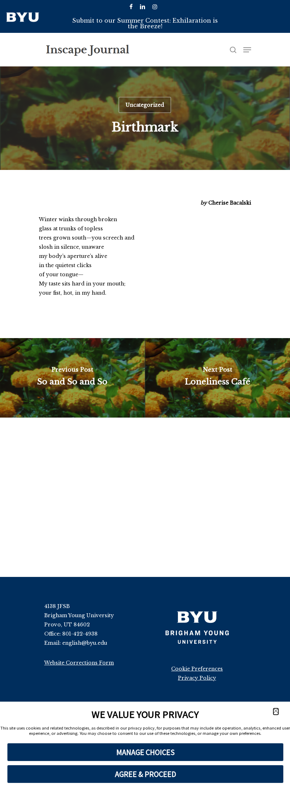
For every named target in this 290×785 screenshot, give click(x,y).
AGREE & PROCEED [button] (145, 774)
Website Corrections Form (79, 663)
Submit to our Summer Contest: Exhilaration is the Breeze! (145, 23)
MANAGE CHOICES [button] (145, 752)
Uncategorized (145, 105)
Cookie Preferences (197, 669)
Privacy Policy (197, 678)
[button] (275, 711)
